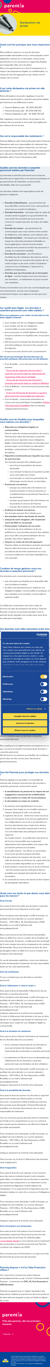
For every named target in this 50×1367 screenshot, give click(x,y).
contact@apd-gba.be (9, 1241)
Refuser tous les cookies (25, 730)
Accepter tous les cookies (25, 716)
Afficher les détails (34, 709)
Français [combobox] (6, 1334)
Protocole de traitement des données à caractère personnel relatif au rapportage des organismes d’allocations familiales (25, 373)
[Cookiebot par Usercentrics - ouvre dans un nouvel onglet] (36, 634)
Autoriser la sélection (25, 723)
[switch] (43, 684)
